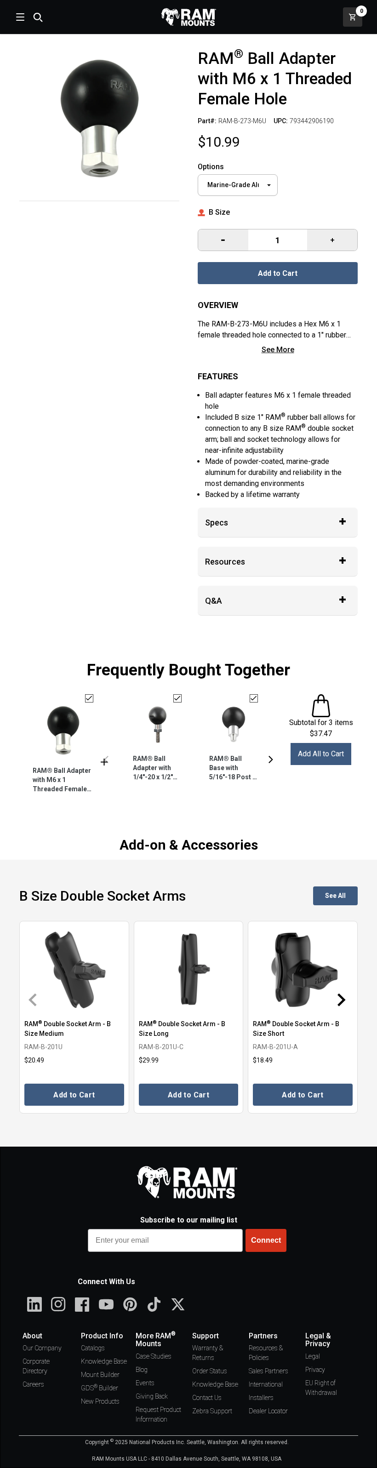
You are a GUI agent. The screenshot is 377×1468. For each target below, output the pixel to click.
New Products (100, 1401)
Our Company (42, 1348)
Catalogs (93, 1348)
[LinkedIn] (34, 1304)
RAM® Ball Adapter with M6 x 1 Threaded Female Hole (62, 780)
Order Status (209, 1371)
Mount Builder (100, 1374)
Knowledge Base (104, 1361)
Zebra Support (212, 1411)
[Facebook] (82, 1304)
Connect (266, 1240)
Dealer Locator (268, 1411)
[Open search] (37, 17)
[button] (106, 759)
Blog (142, 1369)
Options (211, 166)
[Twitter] (178, 1304)
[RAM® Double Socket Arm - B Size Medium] (74, 969)
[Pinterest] (130, 1304)
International (266, 1384)
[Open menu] (19, 17)
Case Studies (153, 1356)
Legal (312, 1356)
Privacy (315, 1369)
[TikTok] (154, 1304)
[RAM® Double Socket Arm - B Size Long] (188, 969)
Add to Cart (277, 273)
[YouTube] (106, 1304)
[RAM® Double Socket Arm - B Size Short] (302, 969)
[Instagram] (58, 1304)
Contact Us (207, 1397)
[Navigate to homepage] (188, 17)
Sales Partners (268, 1371)
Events (145, 1383)
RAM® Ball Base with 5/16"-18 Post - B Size (232, 768)
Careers (33, 1384)
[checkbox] (89, 698)
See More (278, 349)
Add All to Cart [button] (321, 753)
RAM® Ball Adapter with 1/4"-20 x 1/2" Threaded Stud (156, 768)
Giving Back (152, 1396)
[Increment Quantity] (223, 240)
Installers (261, 1397)
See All (335, 895)
